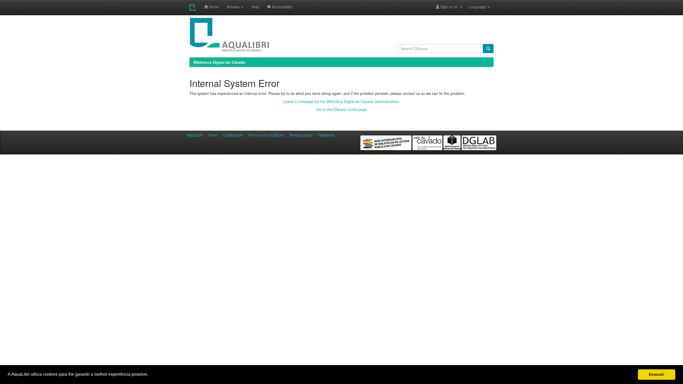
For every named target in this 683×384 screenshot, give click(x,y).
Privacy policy (300, 135)
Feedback (326, 135)
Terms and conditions (266, 135)
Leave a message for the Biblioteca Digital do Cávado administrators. (341, 101)
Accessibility (281, 6)
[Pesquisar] (488, 48)
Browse (234, 6)
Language (474, 6)
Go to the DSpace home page (341, 109)
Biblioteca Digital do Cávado (219, 62)
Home (213, 6)
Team (213, 135)
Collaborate (233, 135)
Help (255, 6)
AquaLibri (195, 135)
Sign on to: (449, 6)
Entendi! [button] (656, 374)
